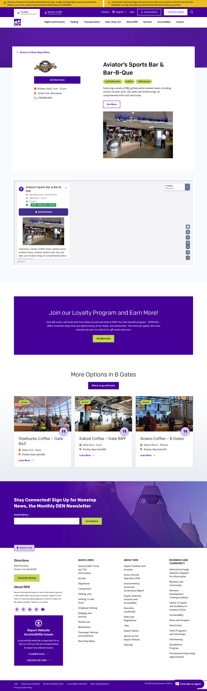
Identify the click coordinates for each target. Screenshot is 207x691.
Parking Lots (85, 594)
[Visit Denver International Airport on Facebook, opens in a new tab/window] (17, 609)
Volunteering (176, 639)
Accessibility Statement (77, 684)
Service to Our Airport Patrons (132, 637)
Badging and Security (85, 615)
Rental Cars (84, 622)
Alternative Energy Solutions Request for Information (179, 573)
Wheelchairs (84, 627)
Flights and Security (54, 22)
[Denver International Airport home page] (27, 22)
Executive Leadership (129, 609)
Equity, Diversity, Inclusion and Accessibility (132, 599)
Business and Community (176, 583)
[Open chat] (188, 684)
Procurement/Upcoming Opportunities (182, 655)
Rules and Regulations (130, 618)
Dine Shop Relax (86, 641)
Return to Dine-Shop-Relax (34, 52)
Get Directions (57, 80)
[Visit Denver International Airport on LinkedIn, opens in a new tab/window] (30, 609)
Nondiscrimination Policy (53, 684)
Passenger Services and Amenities (88, 634)
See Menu (112, 104)
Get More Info (103, 338)
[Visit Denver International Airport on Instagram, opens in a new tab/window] (36, 609)
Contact (105, 12)
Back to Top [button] (26, 547)
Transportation (92, 22)
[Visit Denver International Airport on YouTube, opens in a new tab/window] (43, 609)
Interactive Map (176, 12)
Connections (84, 589)
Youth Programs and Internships (178, 632)
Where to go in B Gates (103, 385)
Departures (84, 583)
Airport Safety (131, 631)
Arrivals (82, 578)
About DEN (132, 22)
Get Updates (91, 521)
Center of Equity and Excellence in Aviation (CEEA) (178, 606)
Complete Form (37, 654)
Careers (180, 22)
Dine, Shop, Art (113, 22)
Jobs (131, 12)
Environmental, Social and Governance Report (134, 587)
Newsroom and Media (31, 684)
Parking (74, 22)
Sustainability (176, 615)
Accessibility (150, 12)
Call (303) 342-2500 (37, 660)
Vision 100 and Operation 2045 (132, 576)
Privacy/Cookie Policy (23, 687)
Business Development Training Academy (178, 594)
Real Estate (175, 625)
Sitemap (128, 645)
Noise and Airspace (179, 620)
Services (147, 22)
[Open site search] (191, 12)
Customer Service (27, 578)
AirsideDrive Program (175, 646)
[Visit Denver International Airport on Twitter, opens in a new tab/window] (23, 609)
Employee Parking (87, 608)
